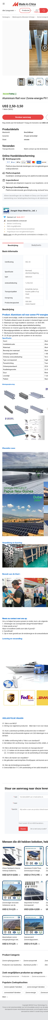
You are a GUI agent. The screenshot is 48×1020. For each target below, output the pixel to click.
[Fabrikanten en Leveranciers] (24, 4)
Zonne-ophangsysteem (10, 960)
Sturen (23, 829)
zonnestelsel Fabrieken (12, 992)
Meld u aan (7, 234)
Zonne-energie (31, 992)
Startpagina (6, 17)
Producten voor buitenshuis (12, 965)
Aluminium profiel (30, 965)
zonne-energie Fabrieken (36, 987)
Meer (4, 997)
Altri (46, 965)
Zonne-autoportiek (30, 960)
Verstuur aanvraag (23, 117)
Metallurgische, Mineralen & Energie (23, 17)
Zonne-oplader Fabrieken (13, 987)
